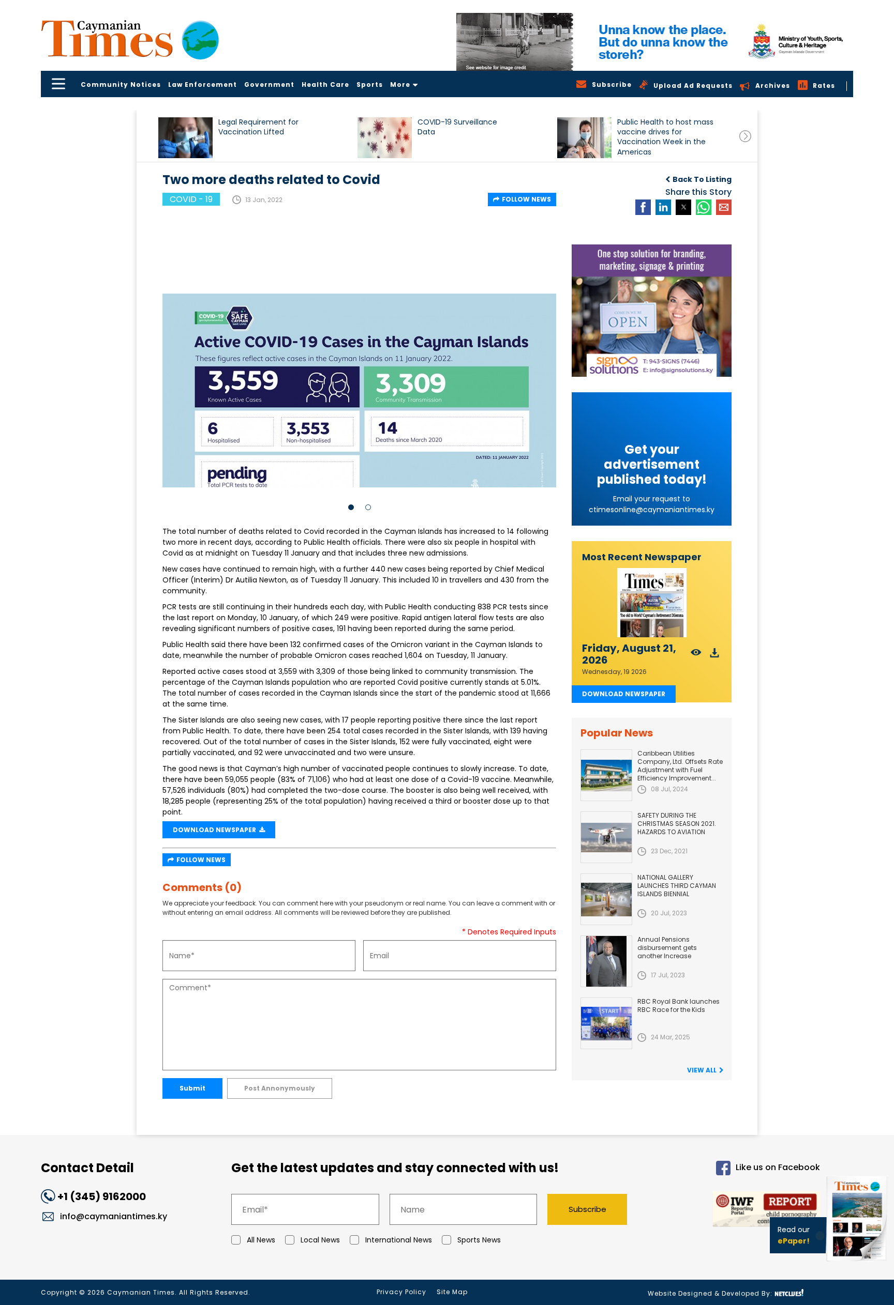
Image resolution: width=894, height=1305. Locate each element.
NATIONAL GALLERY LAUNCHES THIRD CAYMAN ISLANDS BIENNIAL (676, 885)
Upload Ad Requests (693, 85)
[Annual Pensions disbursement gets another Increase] (606, 961)
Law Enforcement (202, 84)
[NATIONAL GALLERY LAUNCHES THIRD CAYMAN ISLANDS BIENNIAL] (606, 899)
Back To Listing (702, 179)
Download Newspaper (623, 693)
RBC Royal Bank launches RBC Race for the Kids (678, 1005)
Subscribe (587, 1209)
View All (702, 1070)
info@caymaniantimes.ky (113, 1216)
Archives (772, 85)
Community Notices (121, 84)
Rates (824, 85)
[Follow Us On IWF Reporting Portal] (732, 1211)
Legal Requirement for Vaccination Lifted (258, 127)
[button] (185, 137)
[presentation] (745, 136)
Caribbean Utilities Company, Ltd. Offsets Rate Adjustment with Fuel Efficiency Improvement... (680, 765)
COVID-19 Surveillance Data (457, 127)
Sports (369, 84)
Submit (192, 1088)
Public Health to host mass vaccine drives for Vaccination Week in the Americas (665, 136)
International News (398, 1240)
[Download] (714, 656)
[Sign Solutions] (652, 310)
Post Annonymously (279, 1088)
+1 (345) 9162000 (101, 1196)
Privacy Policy (401, 1291)
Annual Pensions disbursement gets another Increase (667, 947)
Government (269, 84)
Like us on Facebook (778, 1168)
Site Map (452, 1291)
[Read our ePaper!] (858, 1263)
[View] (696, 656)
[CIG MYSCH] (654, 42)
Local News (320, 1240)
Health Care (325, 84)
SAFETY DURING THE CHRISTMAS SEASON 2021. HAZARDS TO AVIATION (676, 823)
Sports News (479, 1240)
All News (261, 1240)
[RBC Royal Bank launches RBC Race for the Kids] (606, 1023)
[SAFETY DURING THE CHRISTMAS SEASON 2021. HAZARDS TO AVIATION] (606, 837)
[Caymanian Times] (130, 38)
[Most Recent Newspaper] (651, 603)
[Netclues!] (788, 1293)
